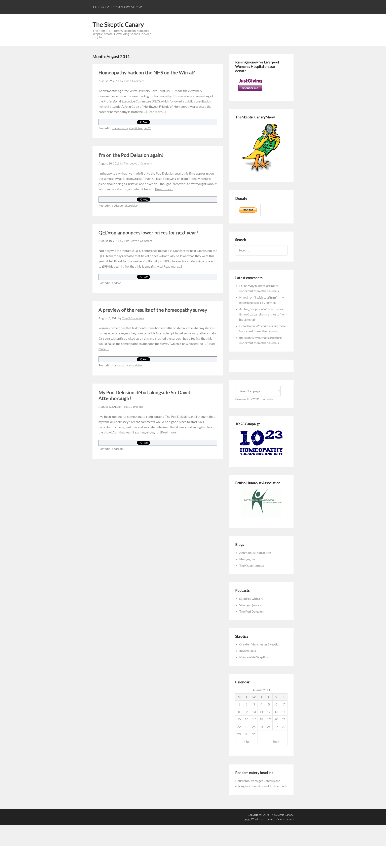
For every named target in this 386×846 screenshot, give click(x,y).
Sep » (276, 741)
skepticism (136, 128)
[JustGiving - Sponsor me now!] (250, 92)
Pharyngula (247, 559)
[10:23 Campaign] (261, 442)
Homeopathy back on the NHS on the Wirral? (147, 72)
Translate (266, 399)
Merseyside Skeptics (253, 657)
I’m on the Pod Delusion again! (131, 155)
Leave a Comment (141, 163)
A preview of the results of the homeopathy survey (153, 310)
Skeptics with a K (251, 598)
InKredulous (247, 651)
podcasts (118, 205)
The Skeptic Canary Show (117, 7)
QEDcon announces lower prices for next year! (148, 232)
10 (254, 712)
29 (239, 734)
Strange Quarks (250, 605)
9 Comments (136, 318)
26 (269, 726)
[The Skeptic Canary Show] (261, 173)
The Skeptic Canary (118, 24)
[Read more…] (156, 112)
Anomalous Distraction (255, 552)
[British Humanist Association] (261, 502)
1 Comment (137, 81)
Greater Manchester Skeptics (259, 644)
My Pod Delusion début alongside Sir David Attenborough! (144, 395)
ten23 (147, 128)
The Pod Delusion (251, 611)
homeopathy (120, 128)
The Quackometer (252, 565)
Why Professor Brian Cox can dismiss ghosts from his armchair (262, 314)
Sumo (247, 819)
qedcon (116, 282)
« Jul (246, 741)
